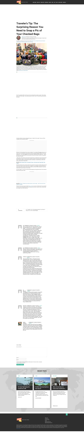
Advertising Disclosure (48, 422)
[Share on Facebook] (1, 217)
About (57, 2)
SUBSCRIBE (64, 2)
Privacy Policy (47, 419)
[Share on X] (1, 219)
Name (17, 357)
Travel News (42, 2)
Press (46, 420)
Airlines (50, 2)
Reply (38, 225)
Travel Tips (38, 2)
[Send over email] (1, 222)
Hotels (53, 2)
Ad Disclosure (60, 2)
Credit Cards (34, 2)
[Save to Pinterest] (1, 220)
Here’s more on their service (23, 70)
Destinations (46, 2)
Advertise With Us (48, 421)
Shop (54, 2)
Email (17, 359)
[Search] (67, 2)
